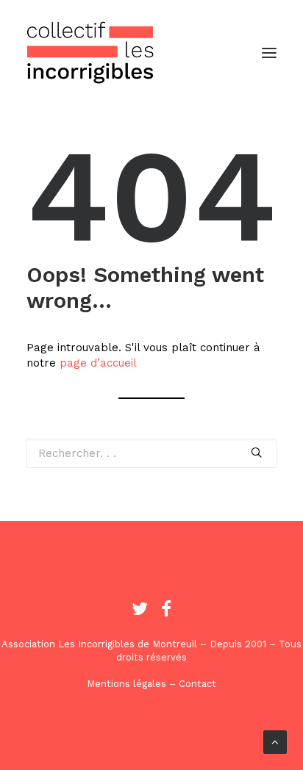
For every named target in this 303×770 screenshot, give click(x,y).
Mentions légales (126, 683)
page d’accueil (98, 363)
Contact (197, 683)
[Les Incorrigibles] (90, 53)
